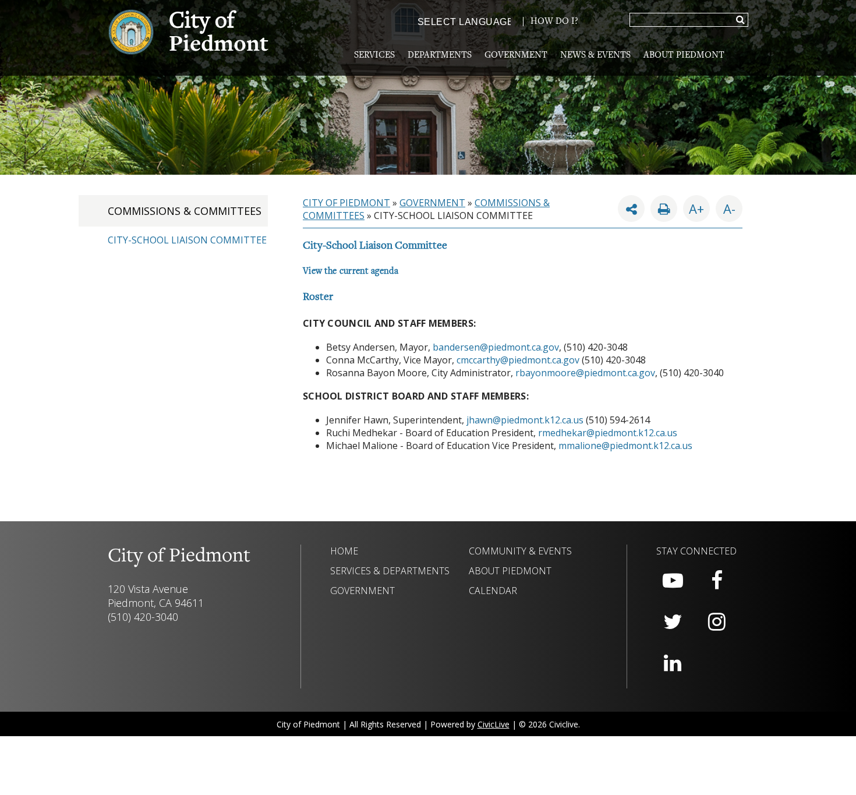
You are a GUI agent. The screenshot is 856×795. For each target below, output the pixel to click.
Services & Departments (390, 570)
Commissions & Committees (184, 211)
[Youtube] (672, 580)
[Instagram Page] (717, 622)
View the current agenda (350, 271)
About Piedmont (683, 55)
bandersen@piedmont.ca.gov (496, 347)
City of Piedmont (346, 202)
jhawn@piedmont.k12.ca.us (524, 420)
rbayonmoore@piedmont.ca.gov (585, 372)
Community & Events (520, 551)
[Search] (740, 20)
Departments (440, 55)
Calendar (493, 590)
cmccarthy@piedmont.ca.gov (518, 360)
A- (725, 206)
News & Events (595, 55)
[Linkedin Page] (672, 663)
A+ (696, 208)
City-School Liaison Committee (187, 240)
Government (515, 55)
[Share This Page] (631, 208)
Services (374, 55)
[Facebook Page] (717, 580)
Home (344, 551)
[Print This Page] (663, 208)
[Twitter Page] (672, 622)
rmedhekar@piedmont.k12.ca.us (607, 432)
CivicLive (493, 724)
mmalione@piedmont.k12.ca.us (625, 445)
